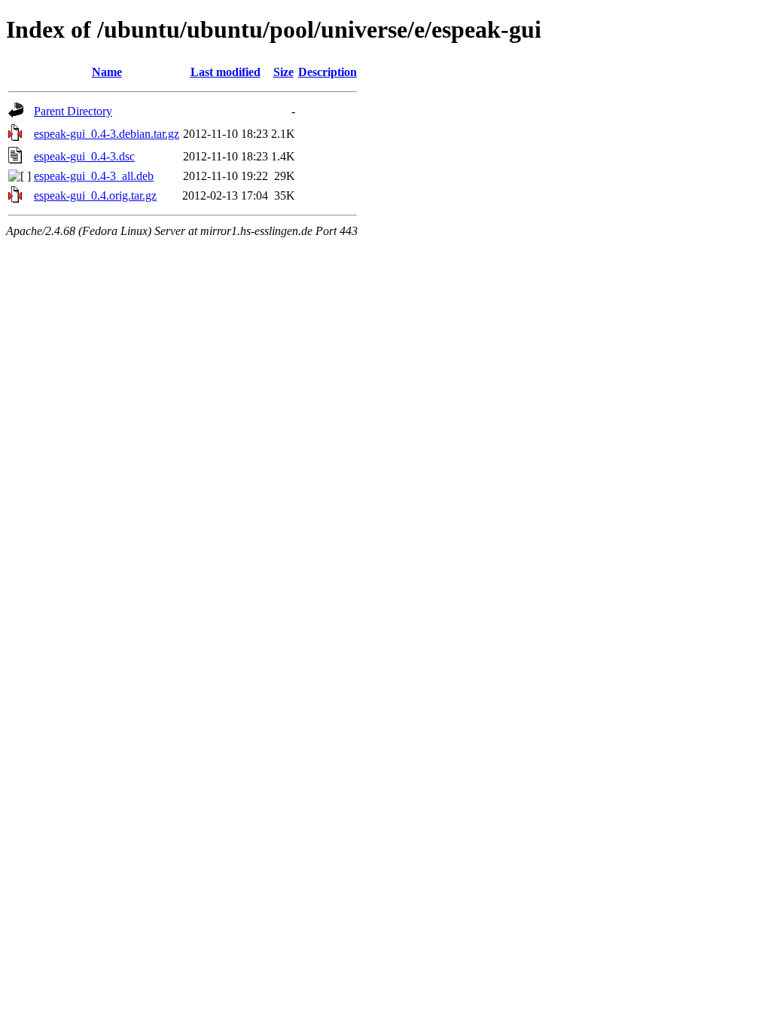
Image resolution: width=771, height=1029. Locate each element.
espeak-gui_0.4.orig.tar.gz (95, 195)
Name (107, 72)
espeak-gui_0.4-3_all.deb (94, 175)
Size (283, 72)
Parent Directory (73, 111)
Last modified (225, 72)
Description (327, 72)
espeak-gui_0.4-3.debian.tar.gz (106, 133)
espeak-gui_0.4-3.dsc (84, 156)
